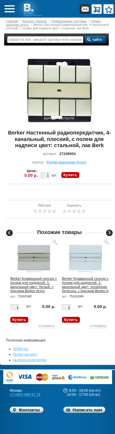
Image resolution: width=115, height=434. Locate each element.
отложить (47, 326)
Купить (70, 175)
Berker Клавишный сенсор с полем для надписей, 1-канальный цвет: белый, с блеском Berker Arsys (33, 285)
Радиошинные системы (69, 21)
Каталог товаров (34, 21)
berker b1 (21, 349)
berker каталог (25, 354)
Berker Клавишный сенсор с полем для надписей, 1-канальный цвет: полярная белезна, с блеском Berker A (85, 285)
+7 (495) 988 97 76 (25, 395)
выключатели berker (30, 360)
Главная (12, 21)
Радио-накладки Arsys (66, 162)
